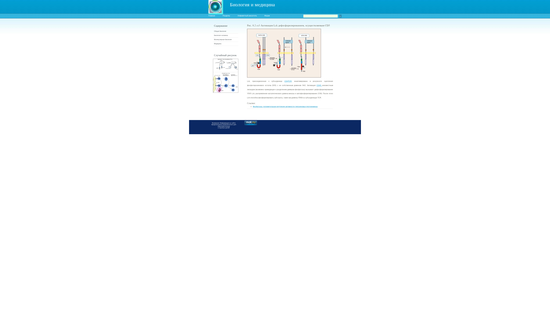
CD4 (286, 81)
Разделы (226, 16)
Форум (267, 16)
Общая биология (220, 31)
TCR (290, 81)
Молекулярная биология (223, 39)
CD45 (319, 85)
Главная (211, 16)
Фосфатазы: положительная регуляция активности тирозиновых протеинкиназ (285, 107)
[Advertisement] (348, 75)
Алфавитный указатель (247, 16)
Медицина (217, 43)
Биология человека (221, 35)
